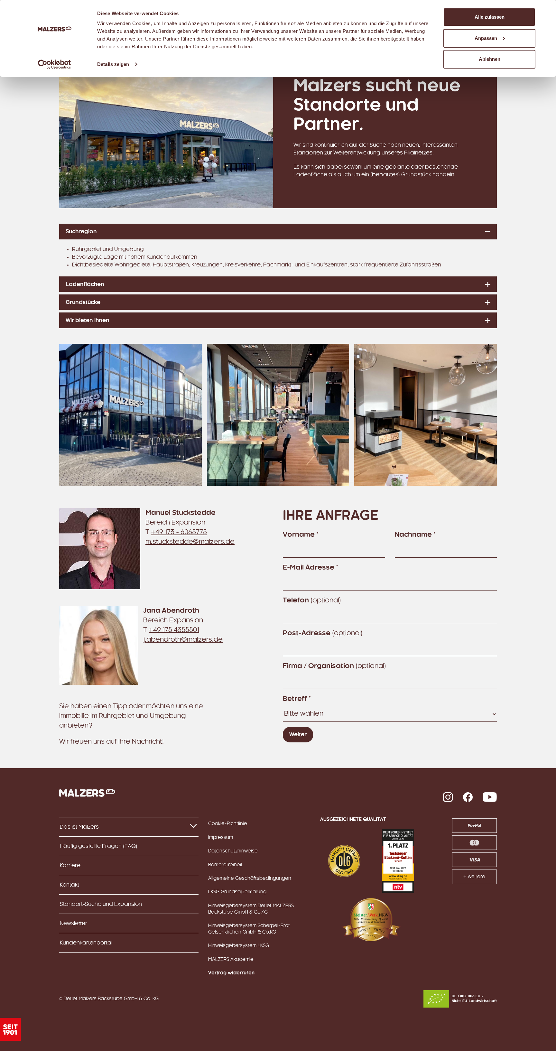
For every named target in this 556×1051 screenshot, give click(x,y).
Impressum (220, 837)
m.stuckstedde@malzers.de (190, 542)
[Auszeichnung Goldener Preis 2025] (344, 861)
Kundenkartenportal (86, 942)
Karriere (70, 865)
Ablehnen (489, 59)
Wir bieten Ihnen (87, 320)
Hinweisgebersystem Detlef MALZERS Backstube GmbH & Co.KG (251, 909)
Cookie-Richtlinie (227, 824)
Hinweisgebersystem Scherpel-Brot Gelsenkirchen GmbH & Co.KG (249, 929)
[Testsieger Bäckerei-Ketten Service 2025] (398, 861)
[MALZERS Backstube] (87, 793)
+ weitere (474, 877)
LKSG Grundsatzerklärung (237, 892)
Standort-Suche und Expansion (101, 904)
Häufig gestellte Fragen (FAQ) (98, 846)
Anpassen (486, 38)
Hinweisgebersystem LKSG (238, 946)
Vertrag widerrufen (231, 973)
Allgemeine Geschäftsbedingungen (249, 878)
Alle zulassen (490, 17)
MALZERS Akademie (231, 959)
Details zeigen (113, 64)
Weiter (298, 734)
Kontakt (69, 885)
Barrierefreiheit (225, 865)
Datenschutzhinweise (233, 851)
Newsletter (73, 923)
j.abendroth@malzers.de (183, 640)
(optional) (312, 600)
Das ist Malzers (79, 827)
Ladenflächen (85, 284)
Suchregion (81, 231)
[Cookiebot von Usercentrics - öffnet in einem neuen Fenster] (54, 64)
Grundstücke (83, 302)
